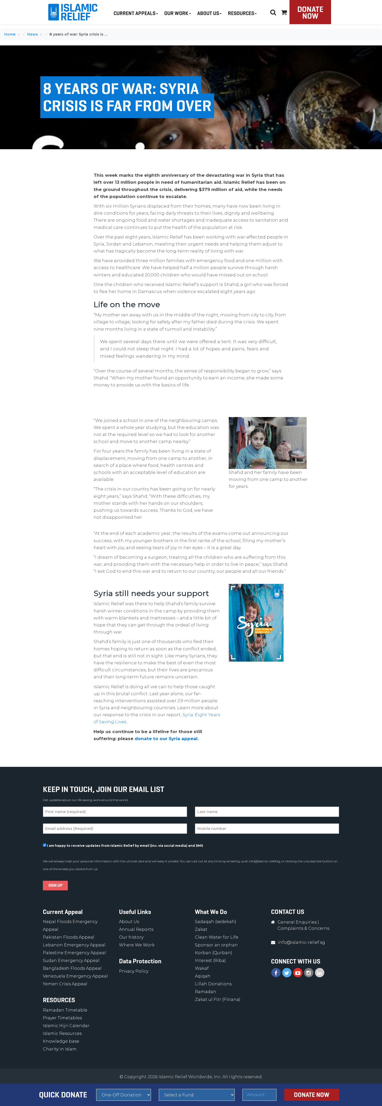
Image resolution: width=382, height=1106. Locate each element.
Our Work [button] (176, 13)
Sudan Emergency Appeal (71, 960)
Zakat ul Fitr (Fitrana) (217, 999)
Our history (131, 937)
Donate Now (310, 12)
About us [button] (208, 13)
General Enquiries (297, 922)
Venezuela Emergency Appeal (75, 976)
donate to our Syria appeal (166, 738)
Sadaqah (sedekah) (215, 921)
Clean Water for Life (216, 937)
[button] (284, 11)
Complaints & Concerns (303, 928)
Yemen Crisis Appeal (65, 983)
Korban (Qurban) (213, 952)
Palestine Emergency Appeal (74, 952)
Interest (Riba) (210, 960)
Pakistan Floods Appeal (68, 937)
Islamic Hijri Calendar (66, 1025)
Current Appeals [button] (134, 13)
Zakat (201, 929)
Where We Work (137, 945)
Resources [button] (241, 13)
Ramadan (205, 991)
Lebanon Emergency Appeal (74, 945)
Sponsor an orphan (216, 945)
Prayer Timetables (62, 1017)
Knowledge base (61, 1041)
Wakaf (202, 968)
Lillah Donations (213, 983)
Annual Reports (136, 929)
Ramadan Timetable (65, 1010)
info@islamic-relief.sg (264, 861)
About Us (129, 921)
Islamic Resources (62, 1033)
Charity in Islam (60, 1049)
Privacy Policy (133, 971)
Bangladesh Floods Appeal (72, 968)
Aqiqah (202, 976)
